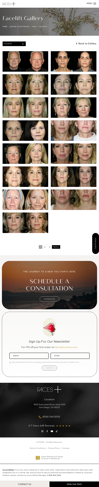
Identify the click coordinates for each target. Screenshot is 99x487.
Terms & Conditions (38, 448)
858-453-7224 (55, 475)
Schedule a (49, 285)
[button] (94, 4)
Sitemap (66, 448)
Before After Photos (19, 26)
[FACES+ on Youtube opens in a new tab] (52, 431)
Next (56, 247)
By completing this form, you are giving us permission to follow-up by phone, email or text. (46, 362)
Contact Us (49, 299)
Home (5, 26)
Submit (49, 368)
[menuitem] (42, 432)
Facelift (43, 26)
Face (34, 26)
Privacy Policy (54, 448)
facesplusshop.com (66, 347)
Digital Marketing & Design (52, 458)
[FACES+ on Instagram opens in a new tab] (42, 431)
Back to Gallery (87, 44)
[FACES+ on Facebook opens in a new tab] (47, 431)
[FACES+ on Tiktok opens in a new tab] (56, 431)
